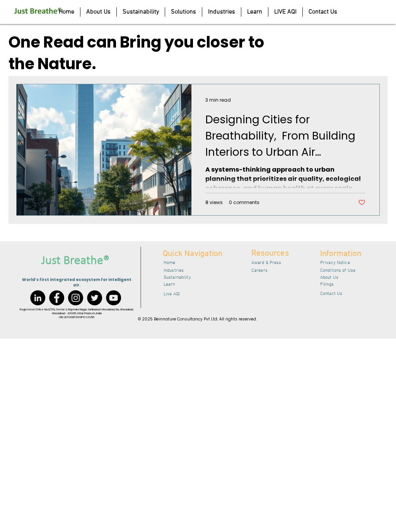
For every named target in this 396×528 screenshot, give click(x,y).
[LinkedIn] (37, 297)
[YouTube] (113, 297)
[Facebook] (56, 297)
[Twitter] (94, 297)
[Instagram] (75, 297)
